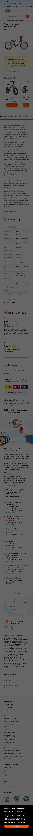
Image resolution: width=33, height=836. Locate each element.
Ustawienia (16, 833)
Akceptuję (16, 826)
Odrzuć (16, 830)
